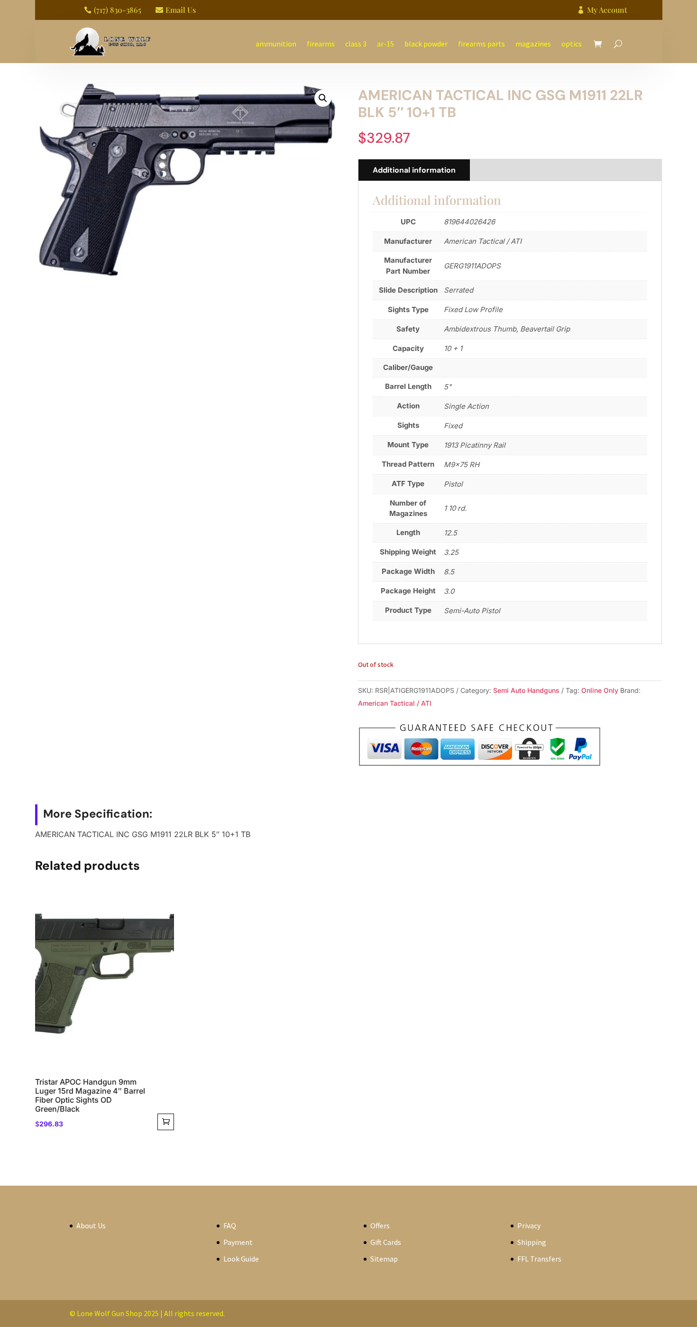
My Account (607, 10)
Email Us (180, 10)
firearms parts (481, 43)
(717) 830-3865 (117, 10)
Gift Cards (385, 1242)
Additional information (414, 170)
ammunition (276, 43)
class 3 (356, 43)
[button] (322, 98)
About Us (91, 1225)
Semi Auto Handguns (526, 690)
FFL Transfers (539, 1258)
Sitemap (384, 1258)
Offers (380, 1225)
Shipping (531, 1242)
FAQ (229, 1225)
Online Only (599, 690)
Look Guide (241, 1258)
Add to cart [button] (165, 1122)
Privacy (529, 1225)
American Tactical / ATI (394, 703)
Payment (238, 1242)
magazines (533, 43)
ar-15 (385, 43)
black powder (426, 43)
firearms (321, 43)
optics (571, 43)
